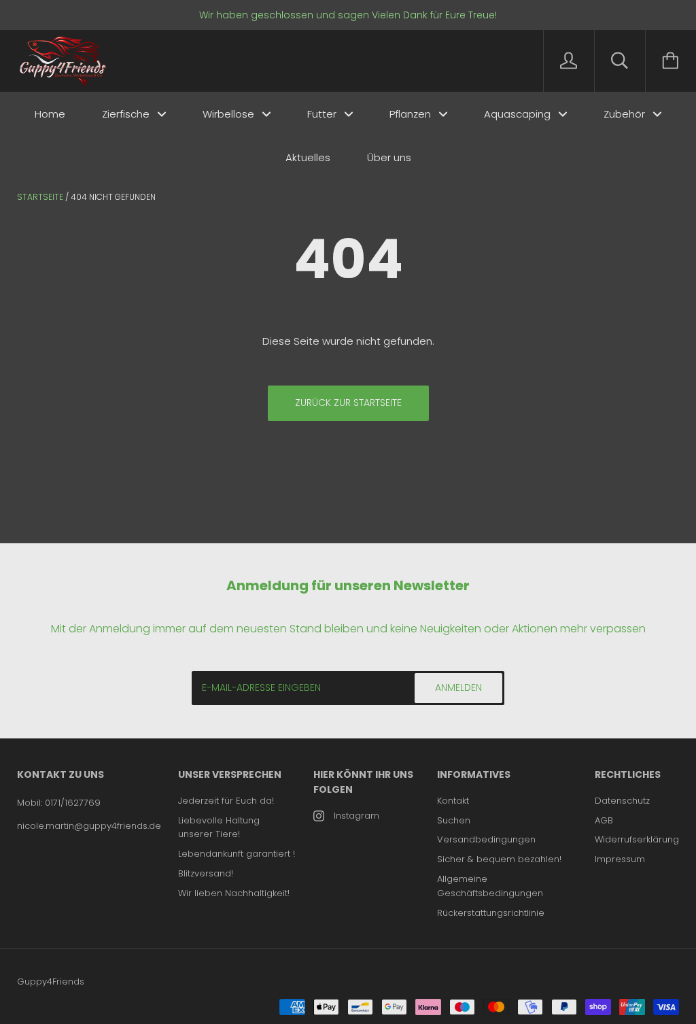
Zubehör (626, 114)
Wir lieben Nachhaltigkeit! (234, 893)
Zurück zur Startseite (348, 402)
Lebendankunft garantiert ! (236, 853)
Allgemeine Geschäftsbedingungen (490, 886)
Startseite (40, 197)
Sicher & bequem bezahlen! (499, 859)
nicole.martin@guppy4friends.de (89, 825)
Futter (323, 114)
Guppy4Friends (50, 981)
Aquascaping (518, 114)
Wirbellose (230, 114)
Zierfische (127, 114)
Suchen (453, 820)
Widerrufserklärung (637, 839)
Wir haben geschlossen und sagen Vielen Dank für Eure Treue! (348, 15)
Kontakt (453, 800)
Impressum (620, 859)
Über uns (389, 157)
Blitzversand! (205, 873)
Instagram (356, 815)
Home (50, 114)
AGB (604, 820)
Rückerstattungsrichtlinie (490, 912)
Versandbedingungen (486, 839)
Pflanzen (411, 114)
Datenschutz (622, 800)
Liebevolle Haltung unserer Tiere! (219, 827)
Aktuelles (307, 157)
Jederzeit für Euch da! (226, 800)
